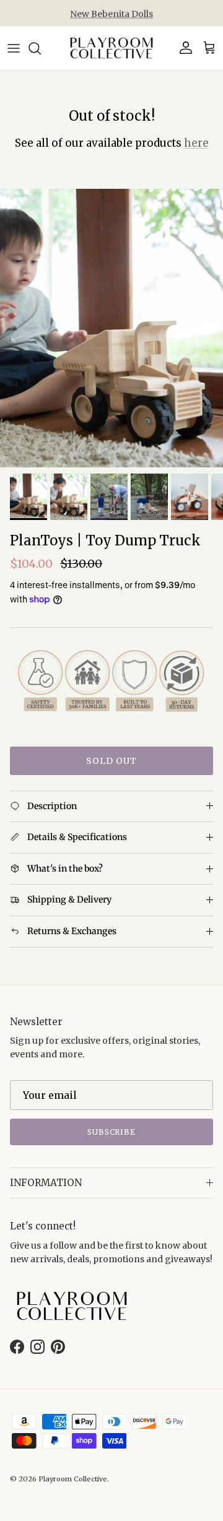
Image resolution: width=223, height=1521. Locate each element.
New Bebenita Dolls (111, 13)
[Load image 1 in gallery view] (111, 328)
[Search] (41, 48)
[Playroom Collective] (111, 48)
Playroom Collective (72, 1479)
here (196, 143)
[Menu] (13, 48)
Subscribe (111, 1132)
